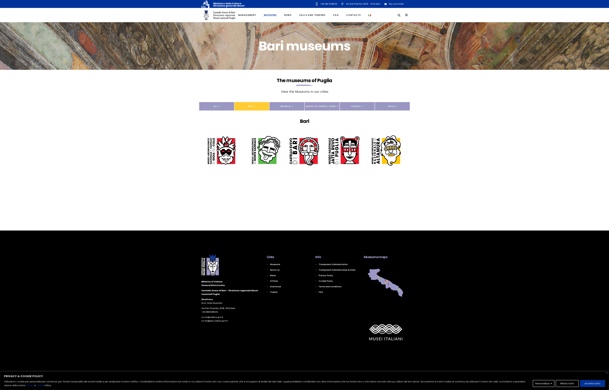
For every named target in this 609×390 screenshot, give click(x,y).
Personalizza (542, 383)
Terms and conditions (330, 286)
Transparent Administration (333, 264)
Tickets (274, 292)
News (273, 275)
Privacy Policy (326, 275)
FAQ (321, 292)
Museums (275, 264)
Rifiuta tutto (567, 383)
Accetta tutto (592, 383)
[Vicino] (607, 373)
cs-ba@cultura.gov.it (212, 317)
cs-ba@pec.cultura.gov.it (214, 320)
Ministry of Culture (212, 281)
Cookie (40, 385)
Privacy (30, 385)
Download (275, 286)
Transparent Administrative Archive (337, 269)
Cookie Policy (326, 281)
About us (274, 269)
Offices (274, 281)
